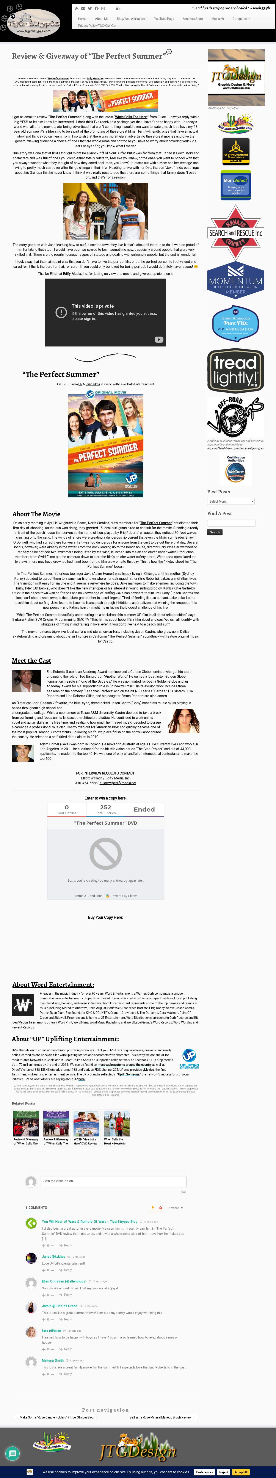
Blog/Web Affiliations (131, 18)
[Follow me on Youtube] (111, 8)
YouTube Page (164, 18)
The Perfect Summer (58, 78)
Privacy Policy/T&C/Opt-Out (97, 25)
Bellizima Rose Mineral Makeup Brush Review (162, 1417)
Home (82, 18)
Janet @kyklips (53, 1257)
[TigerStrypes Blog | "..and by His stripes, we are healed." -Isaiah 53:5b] (32, 21)
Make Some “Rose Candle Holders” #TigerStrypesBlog (55, 1417)
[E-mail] (84, 8)
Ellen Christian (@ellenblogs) (64, 1281)
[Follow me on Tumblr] (109, 8)
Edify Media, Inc (95, 78)
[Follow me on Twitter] (91, 8)
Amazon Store (193, 18)
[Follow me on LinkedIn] (119, 8)
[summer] (105, 211)
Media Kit (218, 18)
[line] (105, 357)
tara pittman (51, 1330)
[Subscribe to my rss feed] (78, 8)
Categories (240, 18)
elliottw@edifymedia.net (118, 783)
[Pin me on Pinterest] (114, 8)
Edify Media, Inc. (75, 274)
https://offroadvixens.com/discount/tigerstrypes (235, 448)
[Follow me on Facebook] (98, 8)
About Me (101, 18)
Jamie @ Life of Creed (59, 1306)
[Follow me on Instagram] (104, 8)
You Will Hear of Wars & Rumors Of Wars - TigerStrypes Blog (90, 1222)
